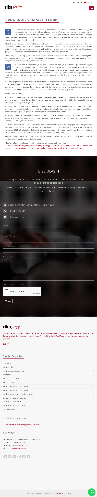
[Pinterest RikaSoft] (24, 456)
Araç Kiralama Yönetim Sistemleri (27, 148)
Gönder (8, 301)
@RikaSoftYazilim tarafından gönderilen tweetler (21, 425)
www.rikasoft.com (20, 445)
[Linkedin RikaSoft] (14, 456)
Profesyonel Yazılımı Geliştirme (17, 145)
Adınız (5, 226)
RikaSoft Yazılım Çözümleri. (13, 333)
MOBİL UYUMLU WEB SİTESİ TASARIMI (15, 386)
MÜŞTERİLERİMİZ (8, 367)
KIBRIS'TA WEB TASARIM (11, 379)
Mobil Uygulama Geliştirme (53, 145)
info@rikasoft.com (19, 448)
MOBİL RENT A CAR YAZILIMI (12, 402)
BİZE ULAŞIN (7, 375)
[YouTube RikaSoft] (28, 456)
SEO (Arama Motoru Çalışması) (14, 398)
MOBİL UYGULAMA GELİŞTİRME (13, 371)
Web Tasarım (36, 145)
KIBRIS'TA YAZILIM (9, 383)
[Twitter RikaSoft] (10, 456)
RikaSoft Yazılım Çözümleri (61, 494)
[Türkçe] (4, 344)
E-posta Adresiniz (10, 236)
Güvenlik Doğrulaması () (13, 284)
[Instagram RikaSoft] (19, 456)
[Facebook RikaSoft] (5, 456)
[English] (7, 344)
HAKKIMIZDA (7, 363)
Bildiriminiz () (8, 256)
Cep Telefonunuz (10, 246)
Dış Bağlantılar (9, 410)
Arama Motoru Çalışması (73, 148)
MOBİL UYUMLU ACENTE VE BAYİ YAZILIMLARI (18, 394)
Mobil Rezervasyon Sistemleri (52, 148)
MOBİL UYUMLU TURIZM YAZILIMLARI (15, 390)
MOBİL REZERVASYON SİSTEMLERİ (14, 406)
